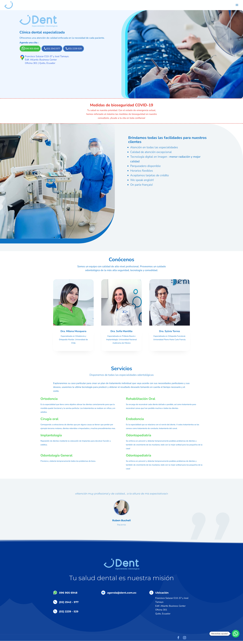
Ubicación (162, 592)
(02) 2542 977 (53, 48)
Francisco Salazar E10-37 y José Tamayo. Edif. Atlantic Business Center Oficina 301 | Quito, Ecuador (47, 60)
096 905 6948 (32, 48)
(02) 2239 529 (75, 48)
